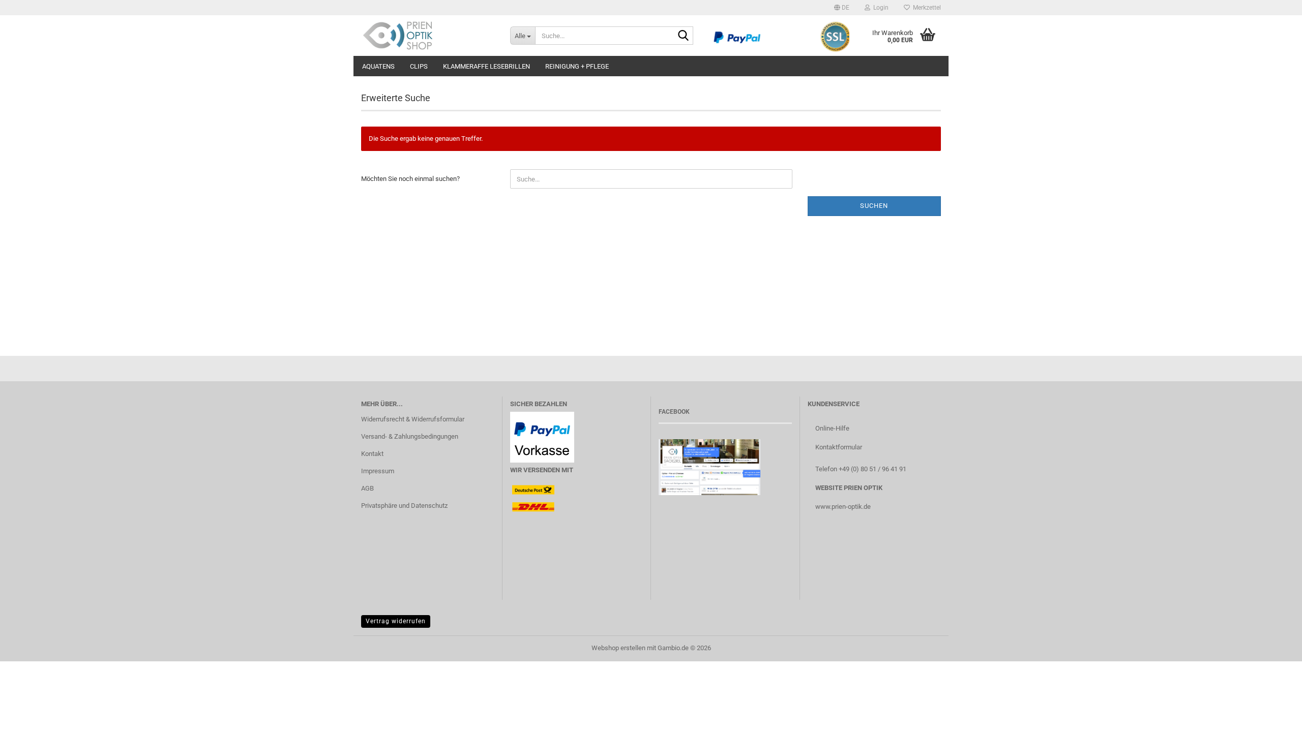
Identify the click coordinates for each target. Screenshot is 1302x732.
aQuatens (378, 66)
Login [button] (879, 7)
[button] (841, 7)
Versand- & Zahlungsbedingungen (409, 436)
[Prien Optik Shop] (428, 35)
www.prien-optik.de (843, 506)
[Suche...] (683, 36)
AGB (367, 488)
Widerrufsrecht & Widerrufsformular (412, 419)
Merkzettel (925, 7)
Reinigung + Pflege (577, 66)
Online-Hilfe (832, 428)
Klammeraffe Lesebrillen (486, 66)
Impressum (377, 471)
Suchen (874, 205)
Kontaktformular (838, 447)
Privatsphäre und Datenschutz (404, 505)
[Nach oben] (1274, 716)
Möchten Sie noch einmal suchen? (410, 178)
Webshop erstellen (618, 648)
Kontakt (372, 454)
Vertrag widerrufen (396, 621)
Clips (419, 66)
